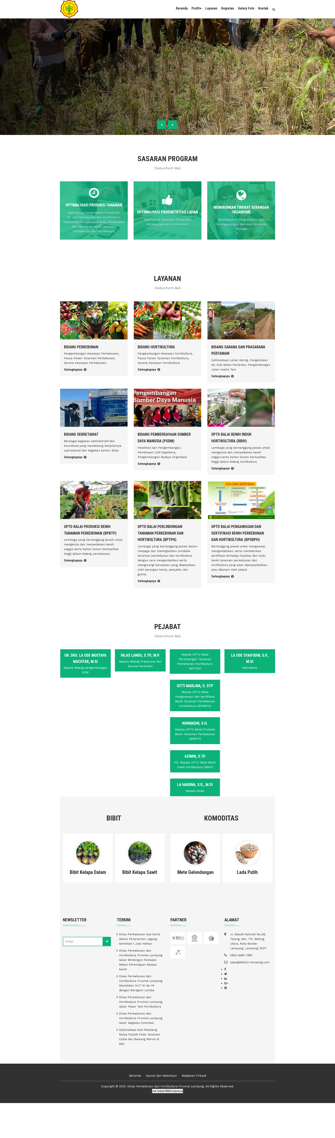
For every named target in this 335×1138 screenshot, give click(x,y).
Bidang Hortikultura (156, 347)
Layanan (211, 8)
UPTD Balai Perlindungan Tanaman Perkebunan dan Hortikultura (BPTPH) (160, 533)
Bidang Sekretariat (81, 434)
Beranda (182, 8)
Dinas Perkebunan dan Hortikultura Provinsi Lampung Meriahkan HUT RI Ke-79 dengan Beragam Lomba (140, 983)
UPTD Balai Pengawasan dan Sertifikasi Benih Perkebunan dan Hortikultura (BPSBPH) (237, 533)
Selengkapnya (73, 369)
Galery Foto (246, 8)
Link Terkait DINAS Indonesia (167, 1091)
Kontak (263, 8)
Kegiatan (227, 8)
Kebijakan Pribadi (194, 1075)
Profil (195, 8)
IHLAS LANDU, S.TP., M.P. (140, 655)
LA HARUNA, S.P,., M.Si (195, 784)
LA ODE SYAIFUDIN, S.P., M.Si (250, 658)
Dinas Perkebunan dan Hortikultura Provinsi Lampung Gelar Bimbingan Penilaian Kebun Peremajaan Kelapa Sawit (140, 960)
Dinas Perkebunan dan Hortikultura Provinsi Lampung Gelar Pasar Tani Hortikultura (140, 1001)
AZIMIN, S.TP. (195, 756)
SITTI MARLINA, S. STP (195, 685)
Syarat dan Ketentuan (161, 1075)
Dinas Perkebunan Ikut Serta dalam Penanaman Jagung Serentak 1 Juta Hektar (139, 939)
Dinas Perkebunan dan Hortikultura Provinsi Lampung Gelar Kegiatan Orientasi (140, 1018)
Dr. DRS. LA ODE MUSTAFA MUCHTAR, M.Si (85, 658)
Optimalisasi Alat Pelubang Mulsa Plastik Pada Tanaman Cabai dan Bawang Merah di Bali (139, 1037)
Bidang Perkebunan (81, 347)
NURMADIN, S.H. (195, 723)
